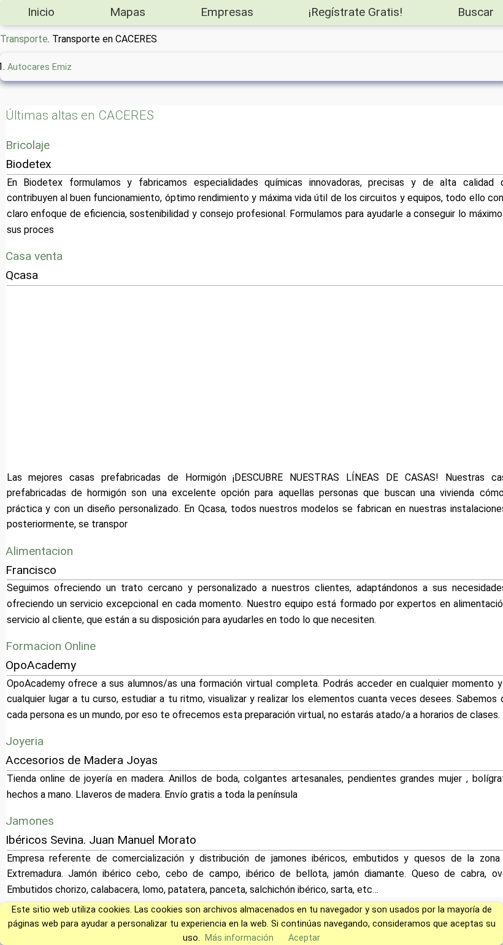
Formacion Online (51, 646)
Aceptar (304, 938)
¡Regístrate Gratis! (355, 12)
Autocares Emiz (39, 67)
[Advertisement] (261, 378)
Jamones (30, 821)
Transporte (24, 39)
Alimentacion (39, 551)
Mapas (127, 12)
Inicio (41, 12)
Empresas (227, 12)
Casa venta (34, 256)
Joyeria (25, 741)
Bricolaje (28, 145)
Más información (239, 938)
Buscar (476, 12)
